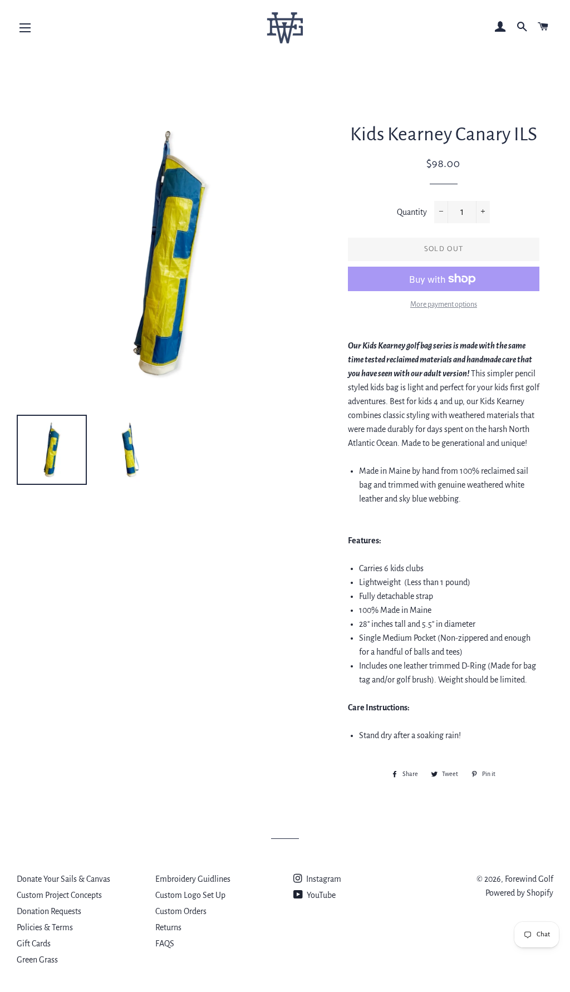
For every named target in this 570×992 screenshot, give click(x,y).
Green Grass (37, 959)
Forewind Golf (529, 879)
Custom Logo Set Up (190, 895)
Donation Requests (49, 911)
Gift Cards (34, 943)
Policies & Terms (45, 927)
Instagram (322, 879)
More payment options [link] (443, 304)
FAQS (164, 943)
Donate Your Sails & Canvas (63, 879)
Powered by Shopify (519, 892)
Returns (168, 927)
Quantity (412, 212)
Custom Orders (181, 911)
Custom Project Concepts (59, 895)
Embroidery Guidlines (192, 879)
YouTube (320, 895)
